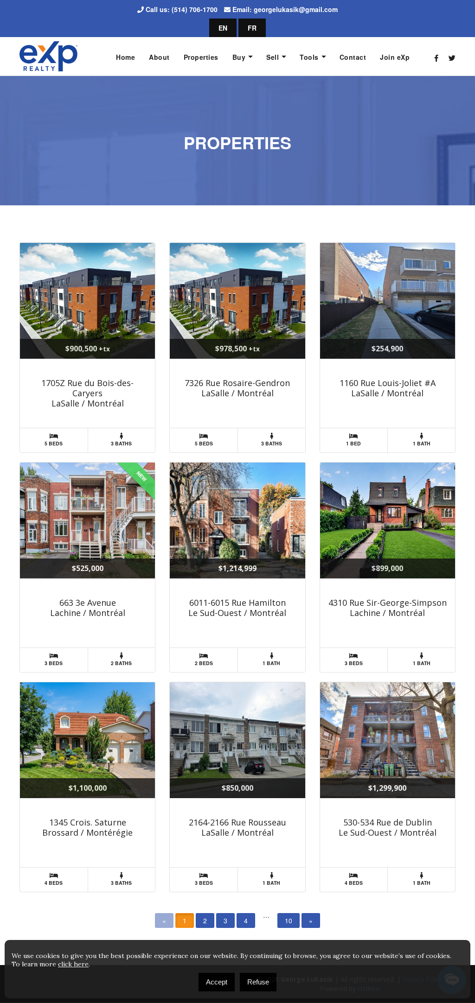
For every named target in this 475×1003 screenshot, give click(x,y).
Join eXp (395, 57)
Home (125, 57)
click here (73, 964)
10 (288, 920)
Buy (239, 57)
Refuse (258, 982)
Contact (353, 57)
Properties (201, 57)
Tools (309, 57)
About (159, 57)
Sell (272, 57)
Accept (216, 982)
